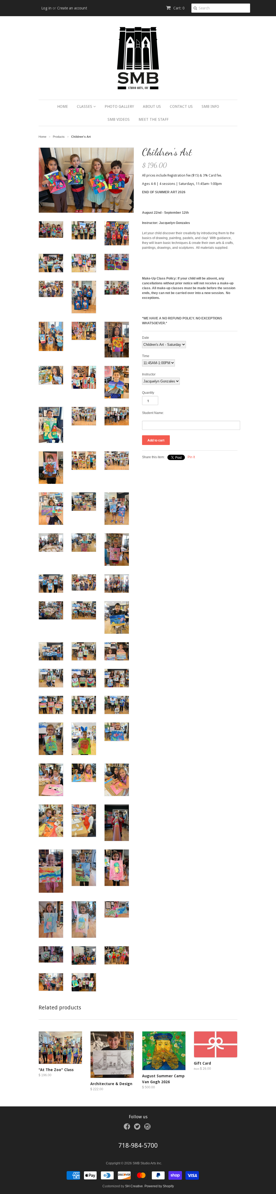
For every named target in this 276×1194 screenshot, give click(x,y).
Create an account (72, 8)
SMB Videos (119, 119)
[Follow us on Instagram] (148, 1128)
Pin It (191, 457)
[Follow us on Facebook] (128, 1128)
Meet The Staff (153, 119)
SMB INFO (210, 106)
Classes (85, 106)
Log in (46, 8)
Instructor (149, 374)
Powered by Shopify (159, 1186)
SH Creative (134, 1186)
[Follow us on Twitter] (138, 1128)
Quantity (148, 393)
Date (145, 338)
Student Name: (153, 413)
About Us (152, 106)
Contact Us (181, 106)
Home (62, 106)
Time (145, 356)
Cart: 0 (178, 8)
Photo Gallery (119, 106)
